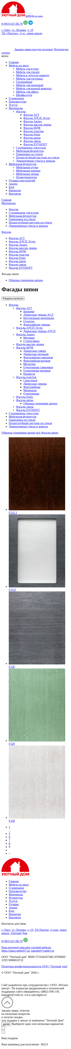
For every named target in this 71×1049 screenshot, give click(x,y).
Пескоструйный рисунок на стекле (37, 157)
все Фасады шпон (47, 432)
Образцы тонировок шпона (26, 280)
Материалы (16, 108)
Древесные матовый (36, 354)
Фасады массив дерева (37, 124)
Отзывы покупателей (22, 180)
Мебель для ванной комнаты (34, 88)
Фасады (21, 111)
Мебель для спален (28, 72)
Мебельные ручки (27, 167)
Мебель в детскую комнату (33, 75)
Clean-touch (30, 380)
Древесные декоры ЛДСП (39, 331)
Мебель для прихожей (29, 85)
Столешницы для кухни (31, 147)
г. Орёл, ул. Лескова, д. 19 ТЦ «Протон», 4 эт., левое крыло (21, 31)
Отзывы (14, 904)
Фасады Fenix (31, 134)
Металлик (29, 364)
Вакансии (15, 190)
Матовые (29, 337)
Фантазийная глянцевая (38, 357)
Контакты (15, 193)
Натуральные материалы (38, 318)
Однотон (28, 321)
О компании (16, 98)
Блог (12, 187)
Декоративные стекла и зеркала (35, 160)
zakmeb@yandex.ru (42, 950)
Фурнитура (16, 897)
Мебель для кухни (27, 68)
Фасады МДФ (32, 127)
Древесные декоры (35, 383)
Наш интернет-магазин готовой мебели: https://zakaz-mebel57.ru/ (26, 949)
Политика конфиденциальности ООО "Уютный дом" (34, 966)
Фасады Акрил (32, 121)
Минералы (30, 390)
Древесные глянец (34, 350)
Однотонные (31, 393)
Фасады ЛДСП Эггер (36, 118)
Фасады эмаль (32, 141)
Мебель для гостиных (29, 78)
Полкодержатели (26, 177)
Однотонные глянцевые (38, 367)
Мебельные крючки (28, 170)
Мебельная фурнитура (30, 150)
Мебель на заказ (19, 65)
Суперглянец (31, 341)
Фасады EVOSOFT (35, 144)
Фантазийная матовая (36, 360)
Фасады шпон (32, 137)
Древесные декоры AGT (38, 314)
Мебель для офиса (27, 91)
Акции (13, 183)
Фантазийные (31, 387)
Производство (17, 101)
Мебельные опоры (27, 173)
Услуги (13, 104)
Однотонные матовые (37, 370)
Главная (14, 62)
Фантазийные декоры (36, 324)
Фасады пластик (33, 131)
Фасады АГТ (31, 114)
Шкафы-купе (24, 95)
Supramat (28, 311)
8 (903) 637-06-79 (12, 23)
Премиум (29, 373)
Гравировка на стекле (29, 154)
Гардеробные (24, 81)
